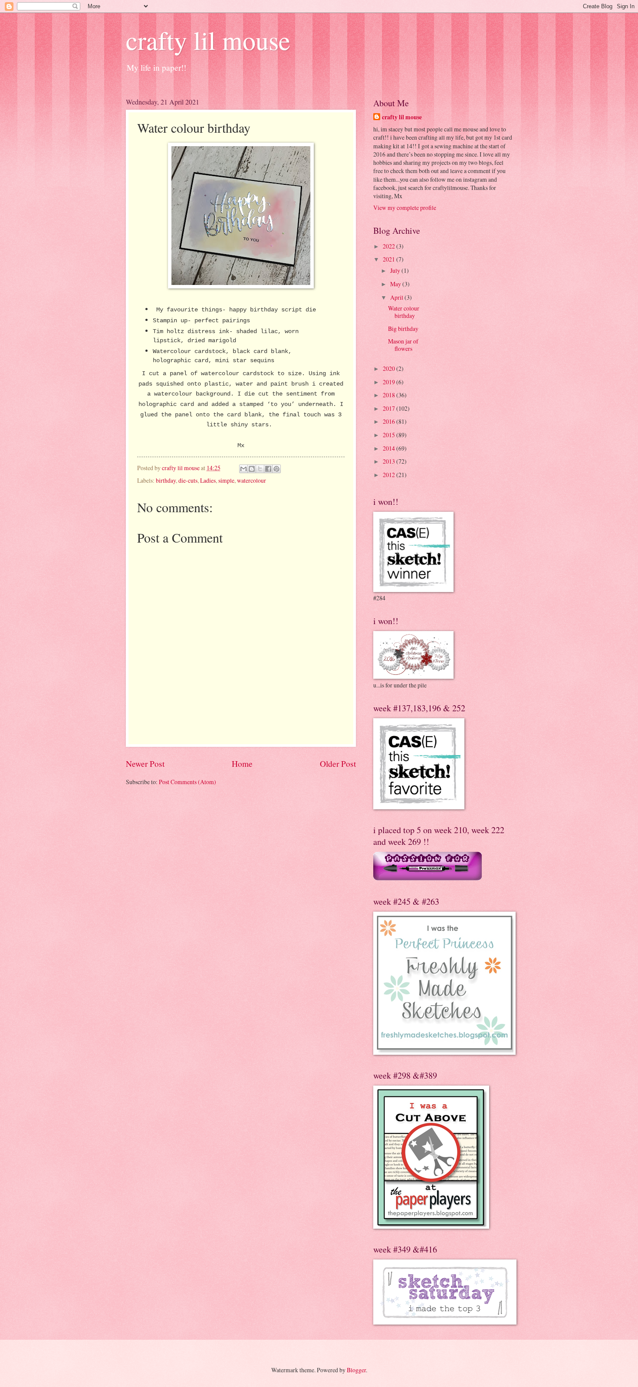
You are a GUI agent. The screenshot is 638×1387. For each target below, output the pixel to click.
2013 (389, 461)
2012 (389, 475)
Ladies (208, 480)
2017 (389, 408)
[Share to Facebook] (268, 469)
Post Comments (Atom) (187, 782)
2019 (389, 382)
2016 (389, 421)
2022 (389, 246)
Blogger (356, 1370)
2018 (389, 395)
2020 (389, 368)
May (396, 284)
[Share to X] (260, 469)
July (395, 270)
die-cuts (187, 480)
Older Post (338, 763)
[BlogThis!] (251, 469)
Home (242, 763)
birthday (166, 480)
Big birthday (403, 328)
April (397, 297)
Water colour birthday (403, 312)
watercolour (251, 480)
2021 (389, 259)
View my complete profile (404, 207)
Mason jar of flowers (403, 345)
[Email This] (243, 469)
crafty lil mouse (208, 40)
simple (226, 480)
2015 (389, 435)
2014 (389, 448)
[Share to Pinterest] (276, 469)
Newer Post (145, 763)
